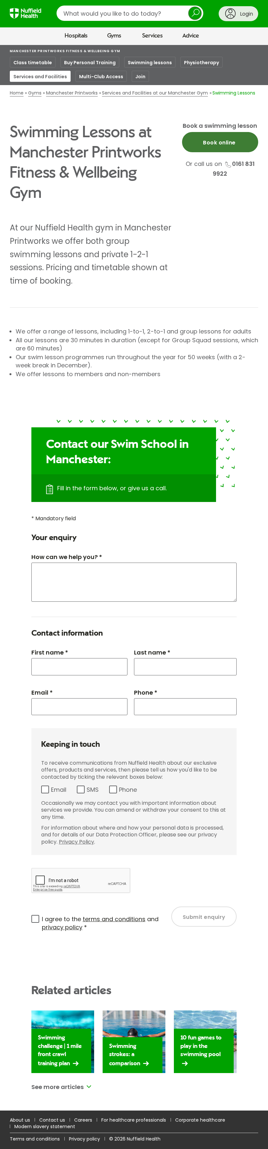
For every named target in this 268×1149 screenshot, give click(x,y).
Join (140, 76)
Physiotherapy (201, 62)
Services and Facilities (40, 76)
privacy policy (62, 927)
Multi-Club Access (101, 76)
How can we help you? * (66, 557)
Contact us (52, 1120)
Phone (128, 790)
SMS (93, 790)
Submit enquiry (204, 917)
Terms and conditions (35, 1139)
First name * (49, 652)
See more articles (57, 1087)
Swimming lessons (150, 62)
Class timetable (32, 62)
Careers (83, 1120)
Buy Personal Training (90, 62)
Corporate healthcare (200, 1120)
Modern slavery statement (44, 1126)
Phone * (145, 692)
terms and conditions (114, 919)
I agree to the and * (100, 923)
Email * (42, 692)
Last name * (152, 652)
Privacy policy (84, 1139)
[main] (134, 578)
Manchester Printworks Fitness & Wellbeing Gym (65, 51)
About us (20, 1120)
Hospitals (76, 36)
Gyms (114, 36)
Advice (190, 36)
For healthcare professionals (133, 1120)
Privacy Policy (76, 842)
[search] (130, 13)
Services (152, 36)
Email (58, 790)
